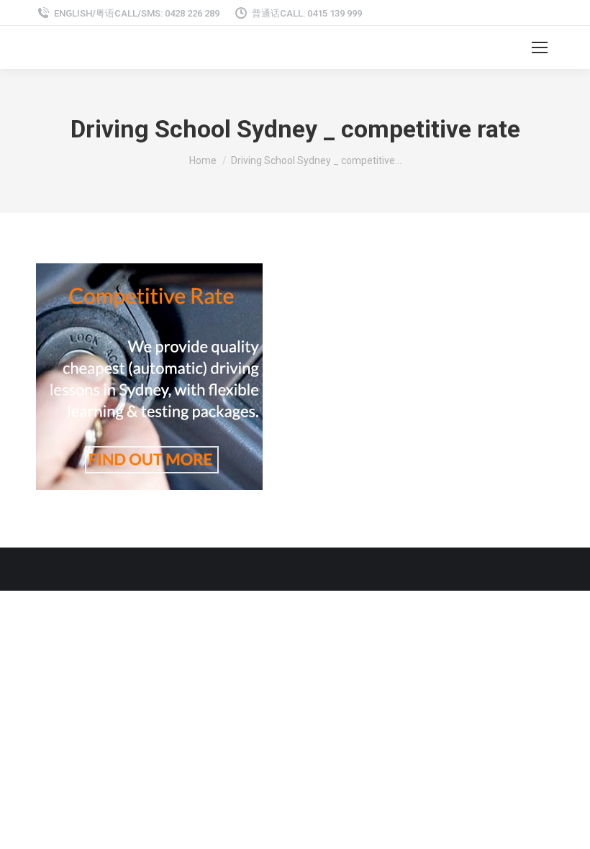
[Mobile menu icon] (539, 47)
